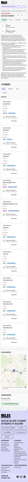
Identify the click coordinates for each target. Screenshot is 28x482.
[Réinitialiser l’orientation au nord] (25, 366)
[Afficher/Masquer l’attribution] (25, 387)
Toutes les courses (5, 11)
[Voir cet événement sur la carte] (3, 31)
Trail (13, 11)
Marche (5, 92)
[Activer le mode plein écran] (25, 359)
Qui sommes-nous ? (5, 444)
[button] (14, 372)
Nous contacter (4, 442)
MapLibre (4, 387)
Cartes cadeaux (17, 447)
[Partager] (21, 15)
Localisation (18, 19)
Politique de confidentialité (19, 451)
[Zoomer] (25, 362)
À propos (4, 19)
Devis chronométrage (5, 470)
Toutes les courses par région (20, 459)
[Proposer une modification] (25, 15)
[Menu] (25, 2)
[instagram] (21, 477)
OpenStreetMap (5, 388)
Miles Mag (16, 445)
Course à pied (17, 458)
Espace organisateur (5, 467)
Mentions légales (4, 448)
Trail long (18, 11)
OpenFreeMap (9, 387)
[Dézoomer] (25, 364)
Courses (11, 19)
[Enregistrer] (18, 15)
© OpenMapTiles (16, 387)
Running (10, 89)
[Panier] (21, 2)
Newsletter (16, 444)
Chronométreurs (17, 467)
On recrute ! (3, 447)
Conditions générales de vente (20, 453)
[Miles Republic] (4, 2)
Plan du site (16, 461)
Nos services (3, 468)
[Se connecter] (17, 2)
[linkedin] (25, 477)
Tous (3, 89)
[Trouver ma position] (25, 356)
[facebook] (18, 477)
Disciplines (16, 462)
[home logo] (5, 416)
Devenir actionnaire (5, 445)
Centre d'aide (4, 472)
